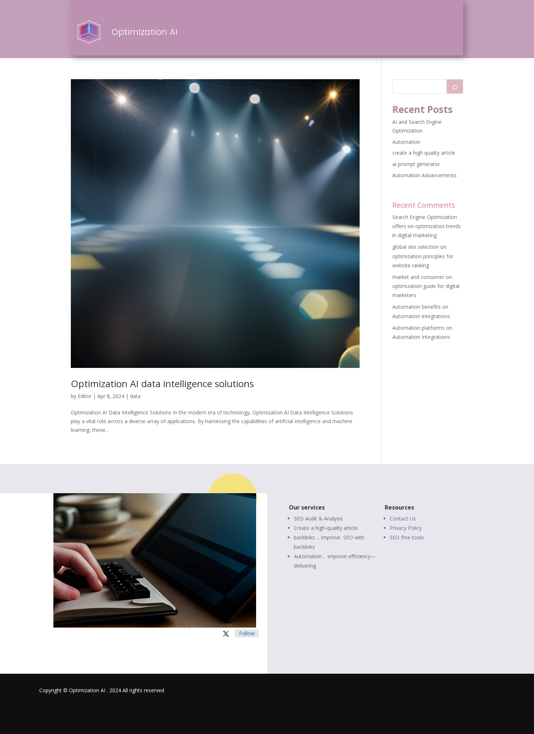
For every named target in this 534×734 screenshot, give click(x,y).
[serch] (454, 86)
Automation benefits (416, 306)
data (135, 396)
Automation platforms (418, 327)
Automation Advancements (424, 175)
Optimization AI (145, 32)
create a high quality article (423, 152)
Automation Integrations (421, 316)
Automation (406, 141)
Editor (85, 396)
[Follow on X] (226, 634)
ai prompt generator (416, 164)
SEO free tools (407, 537)
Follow (247, 633)
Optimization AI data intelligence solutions (162, 383)
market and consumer (418, 276)
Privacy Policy (406, 527)
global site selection (415, 246)
